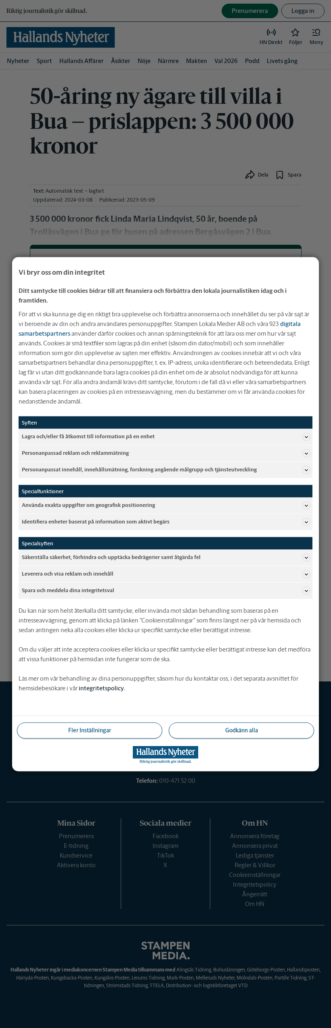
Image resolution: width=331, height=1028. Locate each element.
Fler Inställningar (89, 730)
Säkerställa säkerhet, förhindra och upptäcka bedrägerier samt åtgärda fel (111, 557)
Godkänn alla (241, 730)
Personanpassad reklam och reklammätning (75, 453)
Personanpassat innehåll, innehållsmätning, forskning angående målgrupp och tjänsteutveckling (139, 469)
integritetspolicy (101, 688)
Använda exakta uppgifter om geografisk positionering (88, 505)
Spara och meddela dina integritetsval (68, 590)
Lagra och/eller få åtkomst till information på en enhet (88, 436)
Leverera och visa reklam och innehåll (67, 573)
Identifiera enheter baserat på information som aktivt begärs (96, 521)
